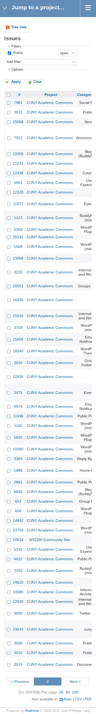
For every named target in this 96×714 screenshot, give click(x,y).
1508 (18, 246)
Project (51, 94)
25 (61, 692)
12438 (18, 173)
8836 (18, 492)
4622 (18, 559)
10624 (18, 540)
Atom (67, 699)
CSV (78, 699)
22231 (18, 163)
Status (17, 53)
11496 (18, 416)
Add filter (14, 62)
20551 (18, 286)
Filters (16, 46)
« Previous (20, 681)
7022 (18, 138)
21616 (18, 316)
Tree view (19, 27)
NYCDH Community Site (49, 540)
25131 (18, 237)
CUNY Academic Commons (50, 102)
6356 (18, 229)
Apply (16, 82)
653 (18, 501)
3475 (18, 392)
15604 (18, 339)
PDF (88, 699)
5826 (18, 437)
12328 (18, 192)
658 (18, 511)
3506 (18, 643)
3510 (18, 653)
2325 (18, 570)
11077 (18, 204)
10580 (18, 592)
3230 (18, 272)
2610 (18, 363)
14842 (18, 520)
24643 (18, 629)
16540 (18, 351)
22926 (18, 376)
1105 (18, 425)
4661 (18, 182)
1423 (18, 218)
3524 (18, 664)
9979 (18, 406)
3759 (18, 327)
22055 (18, 154)
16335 (18, 300)
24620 (18, 582)
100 (75, 692)
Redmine (32, 711)
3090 (18, 613)
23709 (18, 530)
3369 (18, 459)
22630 (18, 601)
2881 (18, 482)
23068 (18, 258)
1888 (18, 470)
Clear (37, 82)
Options (17, 69)
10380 (18, 449)
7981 (18, 102)
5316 (18, 549)
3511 (18, 112)
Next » (75, 681)
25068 (18, 122)
